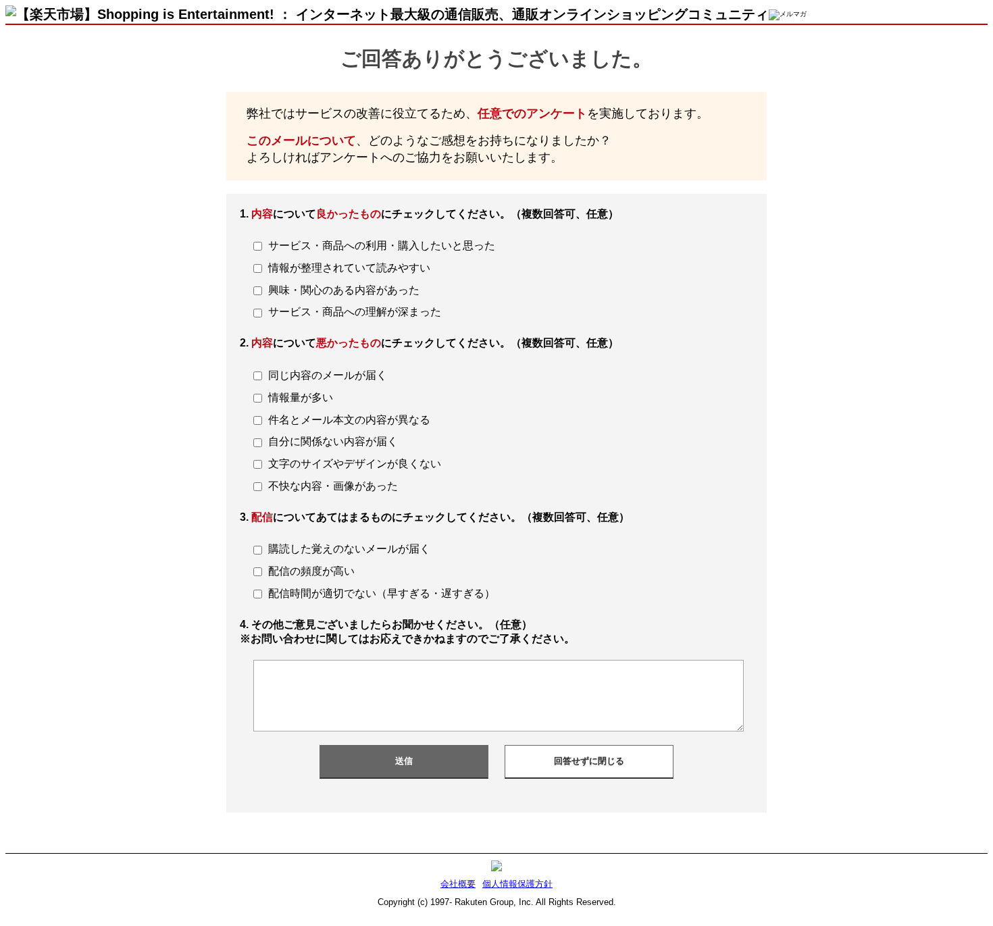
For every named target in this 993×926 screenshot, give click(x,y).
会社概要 (458, 884)
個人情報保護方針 (517, 884)
